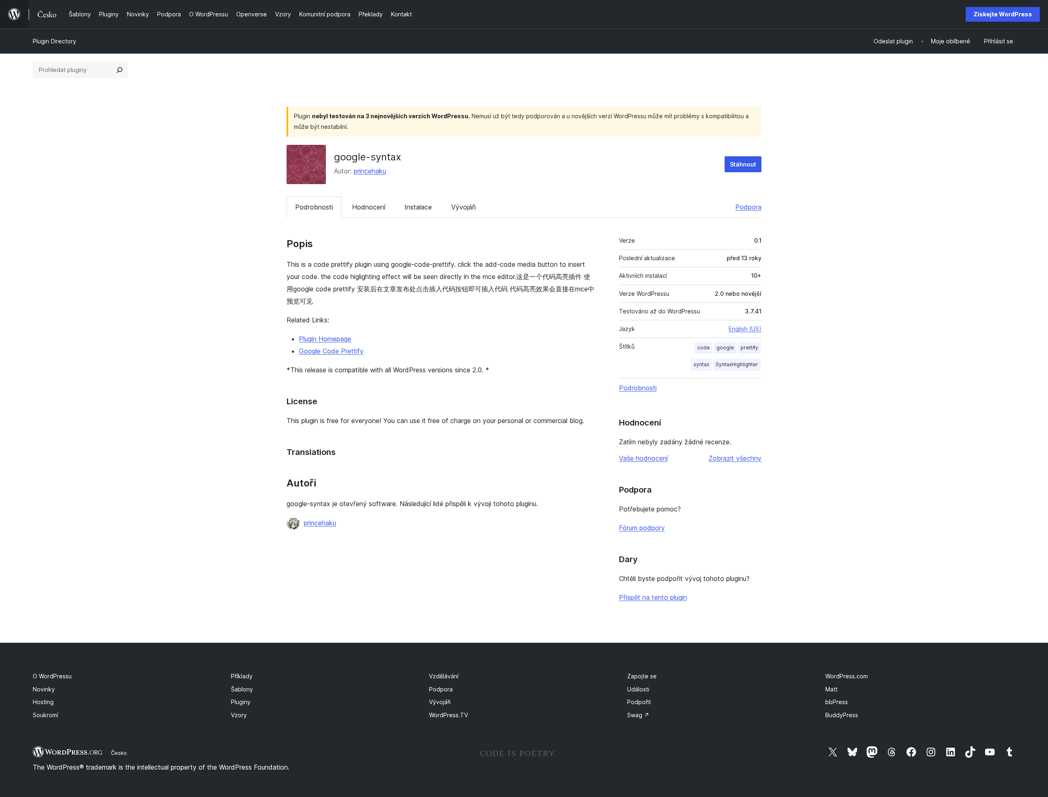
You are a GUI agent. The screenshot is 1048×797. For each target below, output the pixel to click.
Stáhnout (743, 164)
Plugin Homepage (325, 339)
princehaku (370, 171)
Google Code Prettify (331, 351)
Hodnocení (368, 207)
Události (638, 689)
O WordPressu (52, 676)
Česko (119, 753)
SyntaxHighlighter (737, 364)
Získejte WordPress (1002, 14)
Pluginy (241, 701)
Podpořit (639, 701)
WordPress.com (846, 676)
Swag (638, 714)
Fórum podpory (642, 528)
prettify (749, 347)
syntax (701, 364)
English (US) (745, 328)
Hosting (43, 701)
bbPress (836, 701)
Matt (831, 689)
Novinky (44, 689)
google (725, 347)
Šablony (242, 689)
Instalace (418, 207)
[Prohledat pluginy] (119, 70)
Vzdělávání (443, 676)
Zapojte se (642, 676)
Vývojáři (463, 207)
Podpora (748, 207)
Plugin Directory (54, 41)
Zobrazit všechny (735, 458)
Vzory (239, 714)
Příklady (242, 676)
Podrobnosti (314, 207)
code (703, 347)
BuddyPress (841, 714)
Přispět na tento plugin (653, 597)
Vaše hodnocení (643, 458)
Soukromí (45, 714)
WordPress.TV (448, 714)
